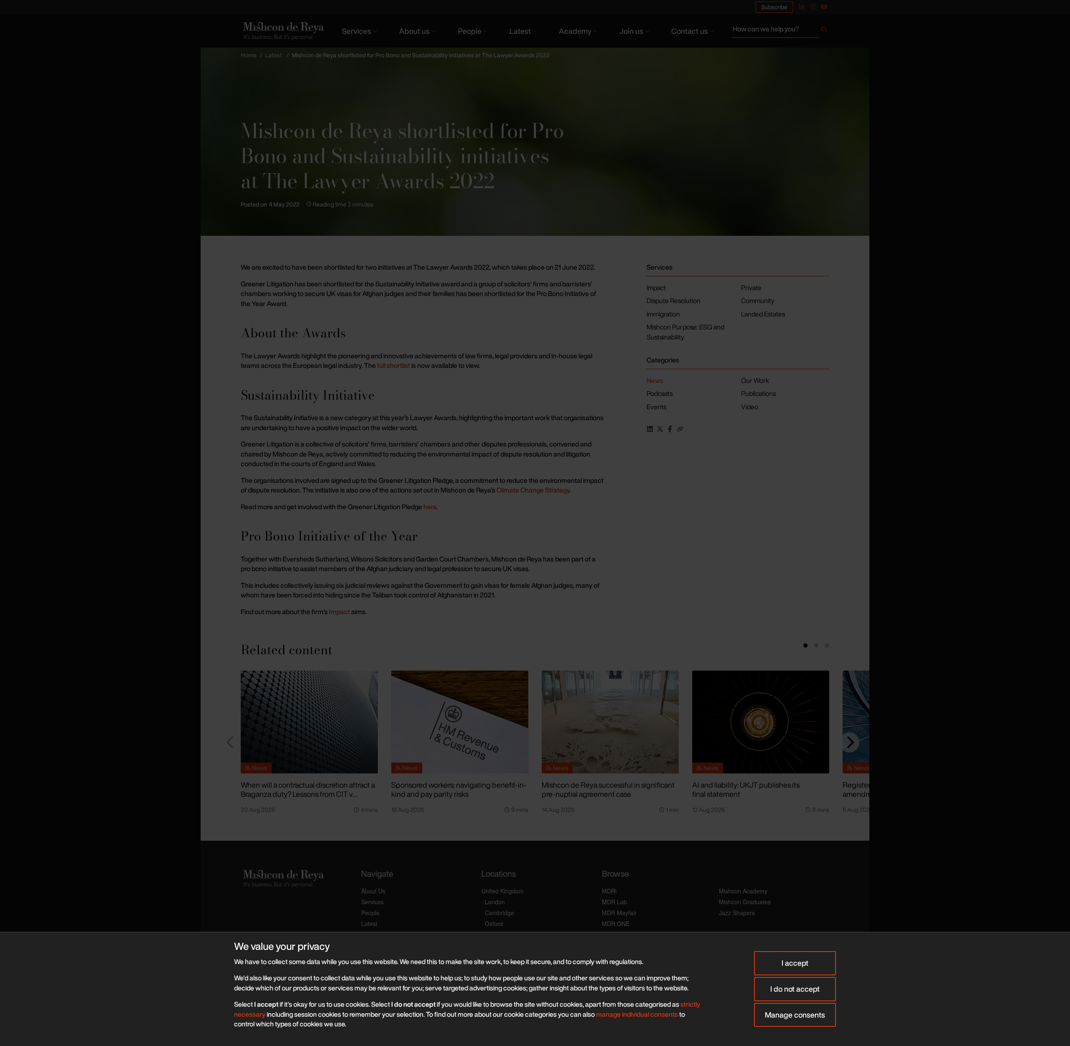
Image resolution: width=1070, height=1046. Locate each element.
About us (414, 31)
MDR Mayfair (619, 912)
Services (356, 31)
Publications (758, 393)
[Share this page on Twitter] (660, 429)
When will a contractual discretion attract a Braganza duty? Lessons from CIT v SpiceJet (308, 794)
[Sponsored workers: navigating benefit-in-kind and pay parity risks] (459, 722)
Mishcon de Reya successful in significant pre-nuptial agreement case (608, 789)
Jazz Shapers (737, 912)
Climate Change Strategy (533, 490)
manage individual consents (637, 1014)
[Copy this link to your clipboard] (680, 429)
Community (757, 301)
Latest (520, 31)
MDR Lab (614, 902)
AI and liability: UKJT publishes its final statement (746, 789)
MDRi (609, 891)
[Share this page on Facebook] (670, 429)
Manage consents (795, 1014)
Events (656, 407)
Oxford (494, 923)
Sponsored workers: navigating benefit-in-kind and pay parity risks (459, 789)
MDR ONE (615, 923)
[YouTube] (824, 7)
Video (749, 407)
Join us (631, 31)
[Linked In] (802, 7)
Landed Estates (763, 314)
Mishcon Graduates (745, 902)
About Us (373, 891)
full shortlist (393, 365)
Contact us (689, 31)
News (655, 380)
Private (751, 288)
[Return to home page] (282, 31)
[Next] (849, 742)
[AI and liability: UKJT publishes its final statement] (760, 722)
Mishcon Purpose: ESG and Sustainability (685, 332)
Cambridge (499, 912)
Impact (340, 612)
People (470, 31)
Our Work (755, 380)
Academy (575, 31)
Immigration (663, 314)
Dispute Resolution (674, 301)
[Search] (824, 31)
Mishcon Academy (743, 891)
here (429, 507)
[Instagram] (813, 7)
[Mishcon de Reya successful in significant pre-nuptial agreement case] (610, 722)
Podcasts (660, 393)
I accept (795, 962)
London (495, 902)
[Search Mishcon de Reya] (780, 31)
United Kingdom (503, 891)
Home (249, 55)
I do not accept (795, 988)
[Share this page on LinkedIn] (650, 429)
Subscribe (774, 7)
